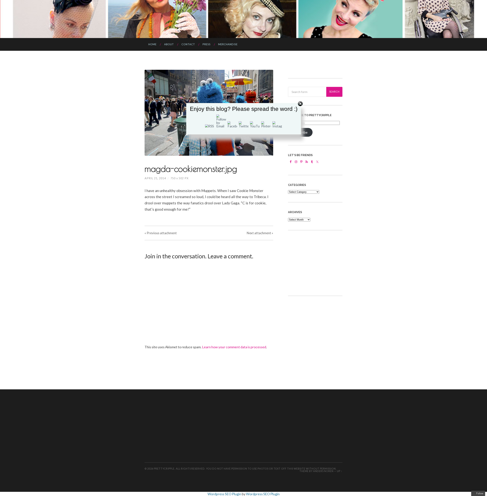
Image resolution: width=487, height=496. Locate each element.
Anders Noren (323, 471)
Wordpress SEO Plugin (225, 494)
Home (152, 44)
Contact (188, 44)
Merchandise (228, 44)
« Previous (161, 233)
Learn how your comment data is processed (234, 347)
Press (207, 44)
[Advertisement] (316, 262)
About (169, 44)
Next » (260, 233)
